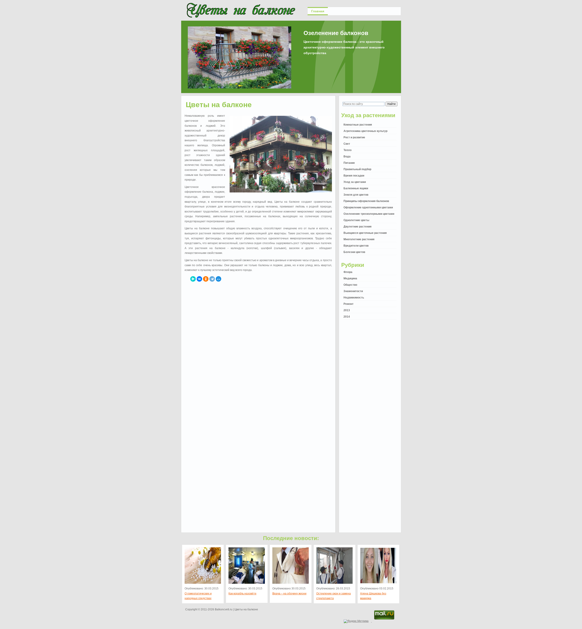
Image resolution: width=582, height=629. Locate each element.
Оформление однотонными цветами (368, 207)
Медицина (350, 278)
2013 (347, 310)
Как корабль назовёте (242, 593)
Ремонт (349, 304)
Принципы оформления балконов (366, 201)
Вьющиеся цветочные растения (365, 233)
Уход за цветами (355, 182)
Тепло (347, 150)
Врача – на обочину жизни (289, 593)
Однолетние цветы (356, 220)
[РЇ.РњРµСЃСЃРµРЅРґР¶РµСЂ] (193, 279)
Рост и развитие (354, 137)
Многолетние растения (359, 239)
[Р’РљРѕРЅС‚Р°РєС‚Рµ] (199, 279)
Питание (349, 162)
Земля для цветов (356, 194)
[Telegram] (212, 279)
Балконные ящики (356, 188)
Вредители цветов (356, 245)
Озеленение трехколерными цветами (369, 213)
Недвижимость (354, 297)
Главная (317, 11)
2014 (347, 316)
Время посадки (354, 175)
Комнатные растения (358, 124)
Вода (347, 156)
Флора (348, 272)
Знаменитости (353, 291)
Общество (350, 284)
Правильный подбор (357, 169)
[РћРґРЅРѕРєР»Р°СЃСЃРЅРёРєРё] (205, 279)
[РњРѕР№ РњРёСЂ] (218, 279)
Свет (347, 143)
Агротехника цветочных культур (365, 131)
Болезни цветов (354, 252)
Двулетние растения (357, 226)
